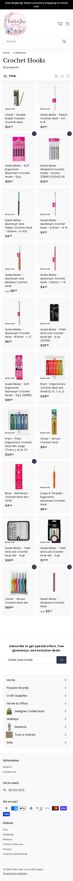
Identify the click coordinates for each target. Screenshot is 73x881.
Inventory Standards (15, 854)
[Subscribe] (61, 660)
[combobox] (36, 41)
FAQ (5, 829)
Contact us (9, 772)
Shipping (8, 834)
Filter (12, 76)
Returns (7, 839)
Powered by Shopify (15, 873)
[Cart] (60, 23)
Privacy (7, 849)
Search (7, 767)
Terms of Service (13, 844)
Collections (19, 52)
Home (6, 52)
